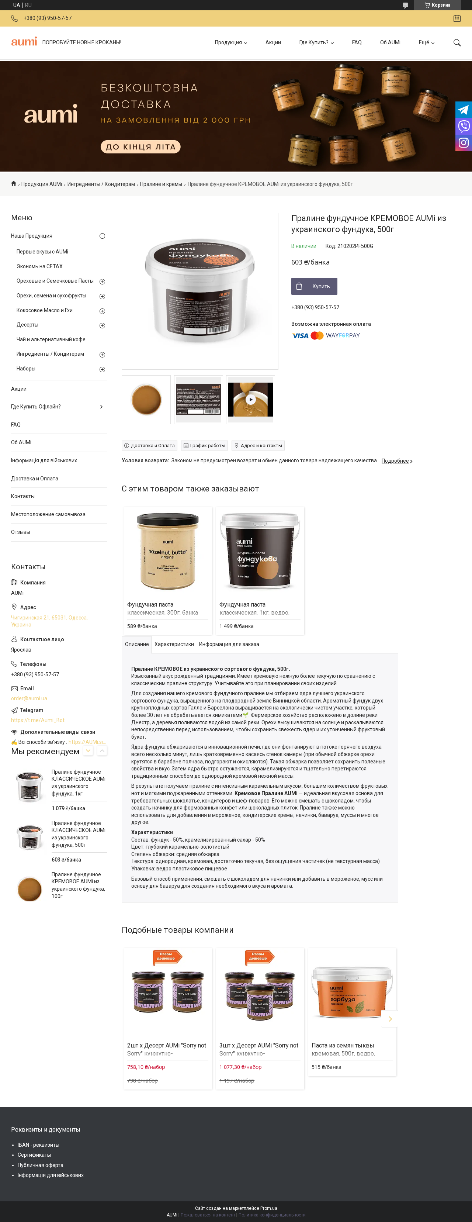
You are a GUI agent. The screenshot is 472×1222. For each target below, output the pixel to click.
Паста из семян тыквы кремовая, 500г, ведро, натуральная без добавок (347, 1054)
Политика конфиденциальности (272, 1215)
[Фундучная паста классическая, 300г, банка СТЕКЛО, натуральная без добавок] (168, 551)
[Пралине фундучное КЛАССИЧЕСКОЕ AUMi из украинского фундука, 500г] (29, 838)
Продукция (228, 42)
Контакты (23, 496)
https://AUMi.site (88, 742)
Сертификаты (34, 1155)
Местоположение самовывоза (48, 514)
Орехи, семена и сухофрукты (51, 295)
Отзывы (20, 532)
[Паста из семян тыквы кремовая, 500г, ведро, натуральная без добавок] (352, 992)
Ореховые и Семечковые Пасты (55, 281)
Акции (273, 42)
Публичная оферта (40, 1165)
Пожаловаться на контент (208, 1215)
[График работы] (457, 18)
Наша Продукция (31, 236)
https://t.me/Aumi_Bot (38, 720)
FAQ (357, 42)
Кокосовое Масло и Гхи (45, 310)
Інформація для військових (44, 460)
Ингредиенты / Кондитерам (101, 184)
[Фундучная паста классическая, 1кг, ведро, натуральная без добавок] (260, 551)
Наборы (26, 369)
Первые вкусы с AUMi (42, 252)
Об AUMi (390, 42)
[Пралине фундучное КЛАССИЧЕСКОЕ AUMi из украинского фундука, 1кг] (29, 787)
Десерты (27, 325)
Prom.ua (268, 1208)
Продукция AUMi (41, 184)
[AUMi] (24, 43)
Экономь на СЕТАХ (40, 266)
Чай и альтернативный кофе (51, 339)
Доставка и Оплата (34, 478)
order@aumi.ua (29, 698)
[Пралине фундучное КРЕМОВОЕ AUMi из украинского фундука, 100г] (29, 889)
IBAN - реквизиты (38, 1145)
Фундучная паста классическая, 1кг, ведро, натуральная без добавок (254, 613)
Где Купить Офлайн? (36, 407)
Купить (321, 286)
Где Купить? (314, 42)
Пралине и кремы (161, 184)
